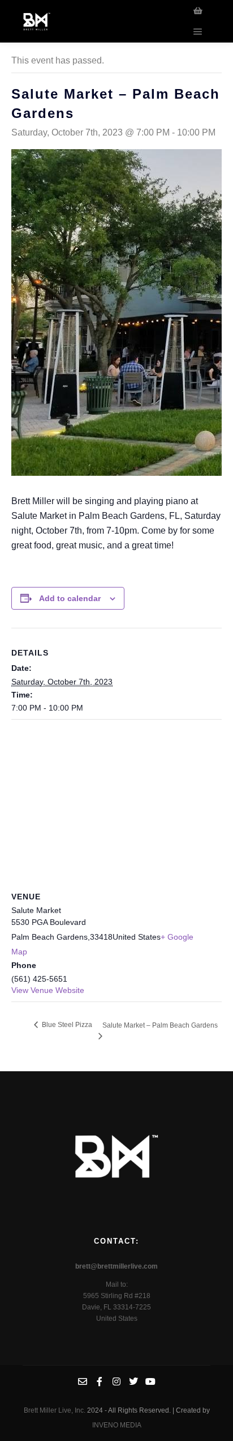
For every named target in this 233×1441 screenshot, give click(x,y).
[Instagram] (116, 1381)
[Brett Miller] (37, 21)
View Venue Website (47, 990)
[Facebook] (99, 1381)
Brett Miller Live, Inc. (55, 1410)
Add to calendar (70, 598)
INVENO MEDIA (116, 1425)
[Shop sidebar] (198, 10)
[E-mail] (82, 1381)
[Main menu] (198, 31)
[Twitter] (133, 1381)
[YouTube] (150, 1381)
